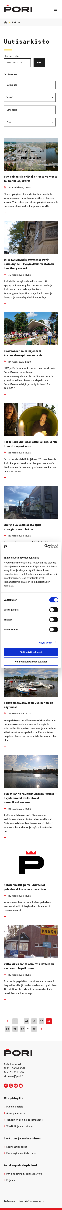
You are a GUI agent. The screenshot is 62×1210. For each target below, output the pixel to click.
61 (26, 1021)
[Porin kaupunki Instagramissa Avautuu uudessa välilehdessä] (11, 1086)
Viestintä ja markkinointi (20, 1126)
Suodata (12, 73)
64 (48, 1021)
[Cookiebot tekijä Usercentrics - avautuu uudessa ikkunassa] (44, 546)
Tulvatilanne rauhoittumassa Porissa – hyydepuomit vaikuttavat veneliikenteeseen (30, 798)
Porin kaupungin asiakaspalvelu (24, 1173)
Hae (39, 62)
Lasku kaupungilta (16, 1146)
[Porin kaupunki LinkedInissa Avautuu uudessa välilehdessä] (21, 1086)
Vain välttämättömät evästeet (31, 661)
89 (34, 1028)
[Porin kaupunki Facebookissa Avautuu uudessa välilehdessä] (6, 1086)
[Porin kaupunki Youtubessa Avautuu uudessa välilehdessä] (16, 1086)
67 (22, 1028)
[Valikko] (55, 9)
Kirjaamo (11, 1180)
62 (33, 1021)
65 (7, 1028)
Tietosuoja (9, 1200)
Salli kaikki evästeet (31, 652)
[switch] (53, 609)
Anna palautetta (15, 1113)
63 (41, 1021)
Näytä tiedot (45, 642)
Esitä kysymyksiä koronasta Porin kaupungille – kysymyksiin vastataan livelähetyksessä (29, 264)
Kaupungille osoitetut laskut (22, 1153)
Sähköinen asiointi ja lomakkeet (24, 1119)
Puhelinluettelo (14, 1106)
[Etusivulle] (18, 8)
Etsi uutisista (11, 56)
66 (15, 1028)
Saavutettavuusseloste (31, 1200)
